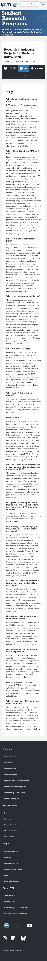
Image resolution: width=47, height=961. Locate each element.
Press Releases (9, 837)
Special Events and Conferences (16, 781)
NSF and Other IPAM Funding (15, 914)
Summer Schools (10, 775)
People (6, 843)
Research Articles (10, 825)
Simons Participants (11, 881)
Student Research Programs (28, 29)
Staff (6, 875)
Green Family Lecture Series (14, 793)
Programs (6, 29)
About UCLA (9, 902)
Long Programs (10, 757)
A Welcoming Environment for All (16, 908)
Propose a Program (11, 799)
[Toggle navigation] (43, 5)
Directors (7, 857)
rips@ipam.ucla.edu (23, 603)
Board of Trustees (11, 863)
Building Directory (11, 851)
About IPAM (8, 888)
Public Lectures (10, 769)
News (6, 813)
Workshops (8, 763)
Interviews (8, 819)
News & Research (11, 805)
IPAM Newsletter (10, 831)
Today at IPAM (9, 896)
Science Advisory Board (13, 869)
